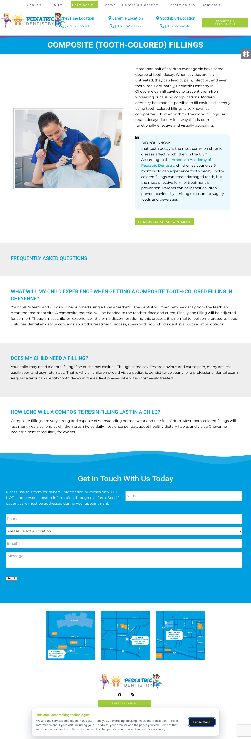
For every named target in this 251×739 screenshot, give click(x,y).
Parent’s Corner (139, 5)
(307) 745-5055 (128, 26)
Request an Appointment (166, 222)
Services (81, 5)
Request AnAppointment (225, 23)
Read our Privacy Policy (150, 729)
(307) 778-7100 (78, 26)
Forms (109, 5)
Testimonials (181, 5)
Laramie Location (127, 18)
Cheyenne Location (77, 18)
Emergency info (124, 703)
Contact (210, 5)
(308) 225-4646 (178, 26)
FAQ (56, 5)
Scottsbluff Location (177, 18)
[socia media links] (22, 32)
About (32, 5)
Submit (11, 578)
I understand (201, 721)
